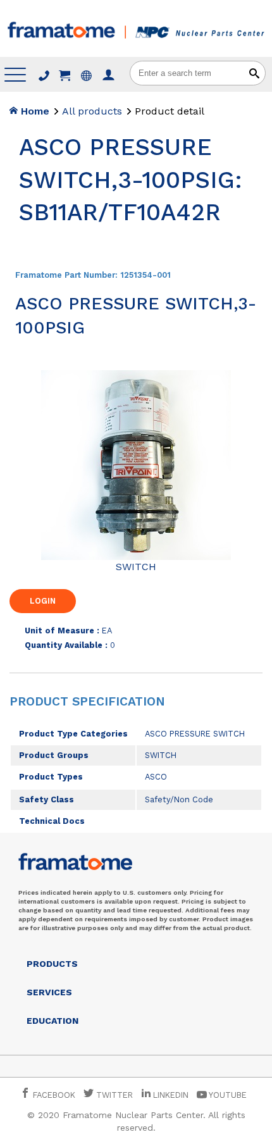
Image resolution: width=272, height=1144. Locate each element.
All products (92, 111)
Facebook (52, 1095)
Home (33, 111)
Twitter (113, 1095)
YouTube (227, 1095)
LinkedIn (171, 1095)
